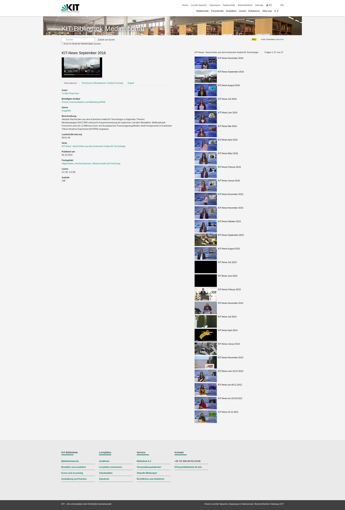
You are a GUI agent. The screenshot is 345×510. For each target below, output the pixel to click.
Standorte (104, 479)
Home (185, 5)
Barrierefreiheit (245, 5)
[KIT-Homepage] (70, 8)
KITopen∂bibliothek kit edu (188, 467)
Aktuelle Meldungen (147, 473)
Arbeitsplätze (106, 473)
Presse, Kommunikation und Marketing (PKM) (83, 102)
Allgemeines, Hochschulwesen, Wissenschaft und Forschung (91, 163)
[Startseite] (283, 11)
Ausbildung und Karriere (74, 479)
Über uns (267, 11)
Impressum (215, 5)
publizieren (279, 39)
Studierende (202, 11)
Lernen (242, 11)
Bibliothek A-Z (144, 461)
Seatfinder (104, 461)
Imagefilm (66, 111)
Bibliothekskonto (70, 461)
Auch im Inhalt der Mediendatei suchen (82, 44)
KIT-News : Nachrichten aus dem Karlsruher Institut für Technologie (94, 146)
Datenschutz (229, 5)
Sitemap (259, 5)
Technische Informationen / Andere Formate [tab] (102, 83)
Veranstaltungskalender (149, 467)
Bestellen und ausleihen (73, 467)
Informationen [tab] (70, 83)
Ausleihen (231, 11)
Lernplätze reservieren (110, 467)
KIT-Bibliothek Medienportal (102, 28)
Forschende (217, 11)
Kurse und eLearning (72, 473)
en (282, 5)
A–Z (276, 11)
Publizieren (254, 11)
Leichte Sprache (199, 5)
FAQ (254, 39)
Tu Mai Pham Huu (70, 93)
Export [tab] (131, 83)
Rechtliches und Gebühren (150, 479)
